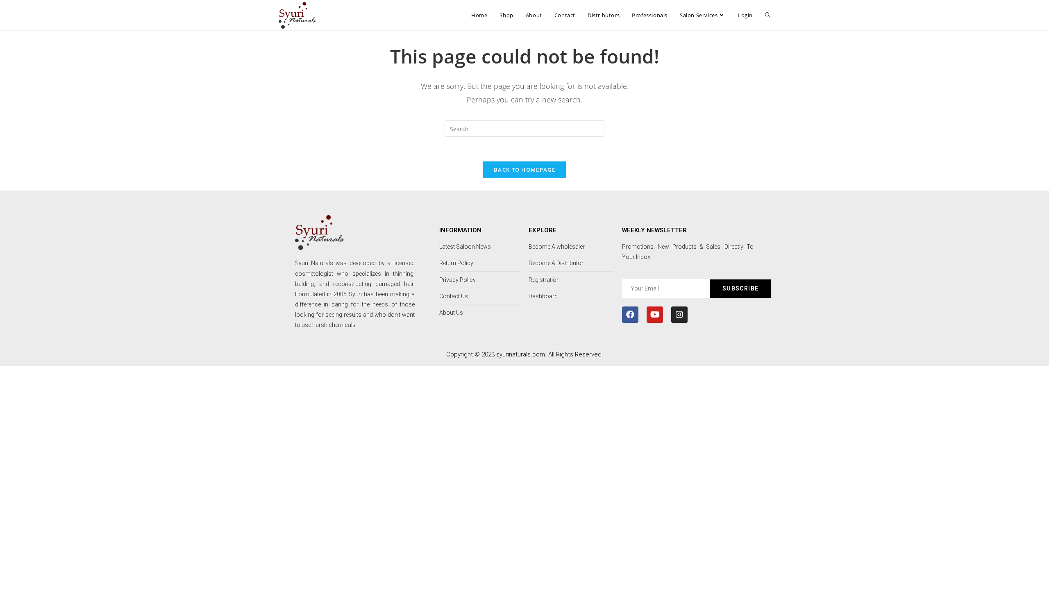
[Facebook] (630, 314)
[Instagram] (679, 314)
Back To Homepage (524, 169)
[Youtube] (655, 314)
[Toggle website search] (768, 15)
